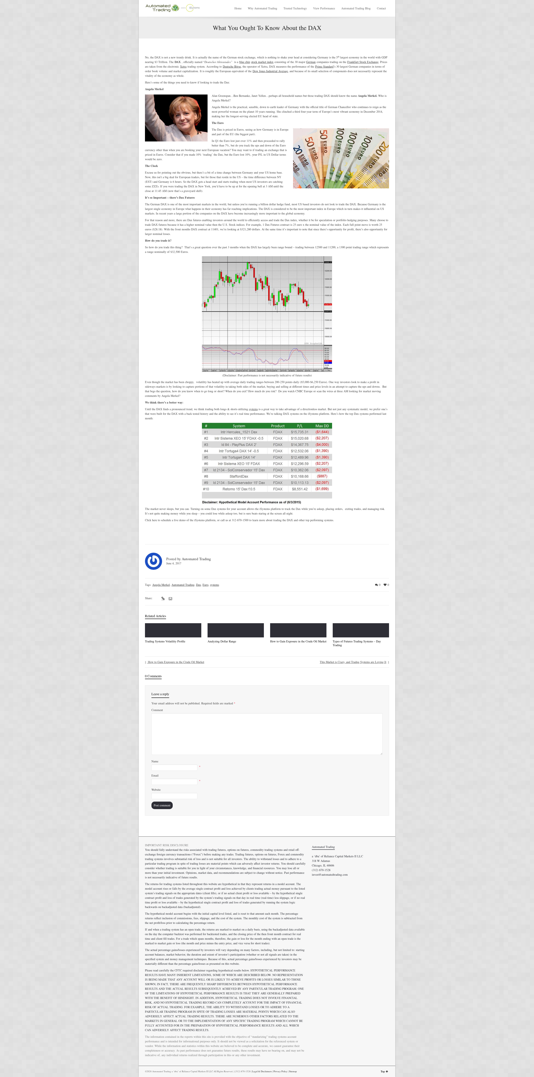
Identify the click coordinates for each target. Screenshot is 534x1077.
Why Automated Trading (262, 8)
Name (154, 761)
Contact (381, 8)
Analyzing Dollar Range (222, 641)
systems (214, 585)
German (311, 62)
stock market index (262, 62)
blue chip (244, 62)
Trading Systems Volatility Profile (165, 641)
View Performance (324, 8)
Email (155, 775)
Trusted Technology (295, 8)
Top (383, 1071)
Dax (198, 585)
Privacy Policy (280, 1071)
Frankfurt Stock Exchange (362, 62)
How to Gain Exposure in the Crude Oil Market (298, 641)
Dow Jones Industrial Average (270, 71)
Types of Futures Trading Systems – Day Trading (357, 643)
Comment (157, 710)
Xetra (183, 66)
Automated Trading (196, 558)
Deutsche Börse (232, 66)
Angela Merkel (161, 585)
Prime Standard (324, 66)
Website (156, 790)
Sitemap (293, 1071)
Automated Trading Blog (356, 8)
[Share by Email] (170, 598)
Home (238, 8)
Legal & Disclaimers (262, 1071)
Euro (205, 585)
